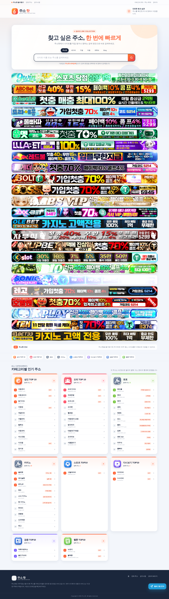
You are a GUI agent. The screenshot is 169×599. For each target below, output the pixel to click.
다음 (88, 50)
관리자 (155, 2)
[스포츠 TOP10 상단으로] (103, 464)
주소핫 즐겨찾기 (18, 2)
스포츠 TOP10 (78, 357)
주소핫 (64, 50)
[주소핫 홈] (25, 11)
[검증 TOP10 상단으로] (54, 541)
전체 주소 (29, 2)
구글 (81, 50)
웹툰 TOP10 (130, 357)
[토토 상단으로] (153, 381)
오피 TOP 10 (37, 357)
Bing (105, 50)
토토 (51, 357)
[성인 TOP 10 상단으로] (54, 381)
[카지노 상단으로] (54, 464)
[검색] (131, 57)
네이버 (73, 50)
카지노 (63, 357)
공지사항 (37, 2)
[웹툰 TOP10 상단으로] (103, 541)
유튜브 (97, 50)
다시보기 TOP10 (96, 357)
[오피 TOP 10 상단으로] (103, 381)
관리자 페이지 (152, 576)
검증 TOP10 (114, 357)
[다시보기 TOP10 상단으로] (153, 464)
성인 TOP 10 (21, 357)
